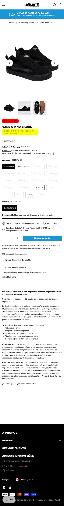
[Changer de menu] (3, 5)
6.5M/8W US (39, 174)
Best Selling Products (27, 22)
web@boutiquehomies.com (17, 466)
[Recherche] (54, 5)
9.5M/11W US (10, 188)
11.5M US (8, 195)
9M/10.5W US (55, 181)
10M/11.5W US (25, 188)
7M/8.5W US (53, 174)
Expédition (6, 150)
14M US (41, 195)
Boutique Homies (16, 500)
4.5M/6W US (39, 167)
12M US (20, 195)
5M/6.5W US (53, 167)
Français (5, 480)
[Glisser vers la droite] (54, 63)
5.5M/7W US (9, 174)
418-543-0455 (12, 471)
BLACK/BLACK (10, 208)
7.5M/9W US (9, 181)
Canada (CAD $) (26, 480)
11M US (51, 188)
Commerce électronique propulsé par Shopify (42, 500)
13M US (30, 195)
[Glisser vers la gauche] (9, 63)
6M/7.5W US (24, 174)
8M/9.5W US (24, 181)
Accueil (11, 22)
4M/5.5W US (23, 166)
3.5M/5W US (9, 166)
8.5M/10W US (39, 181)
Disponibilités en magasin (16, 254)
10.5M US (39, 188)
